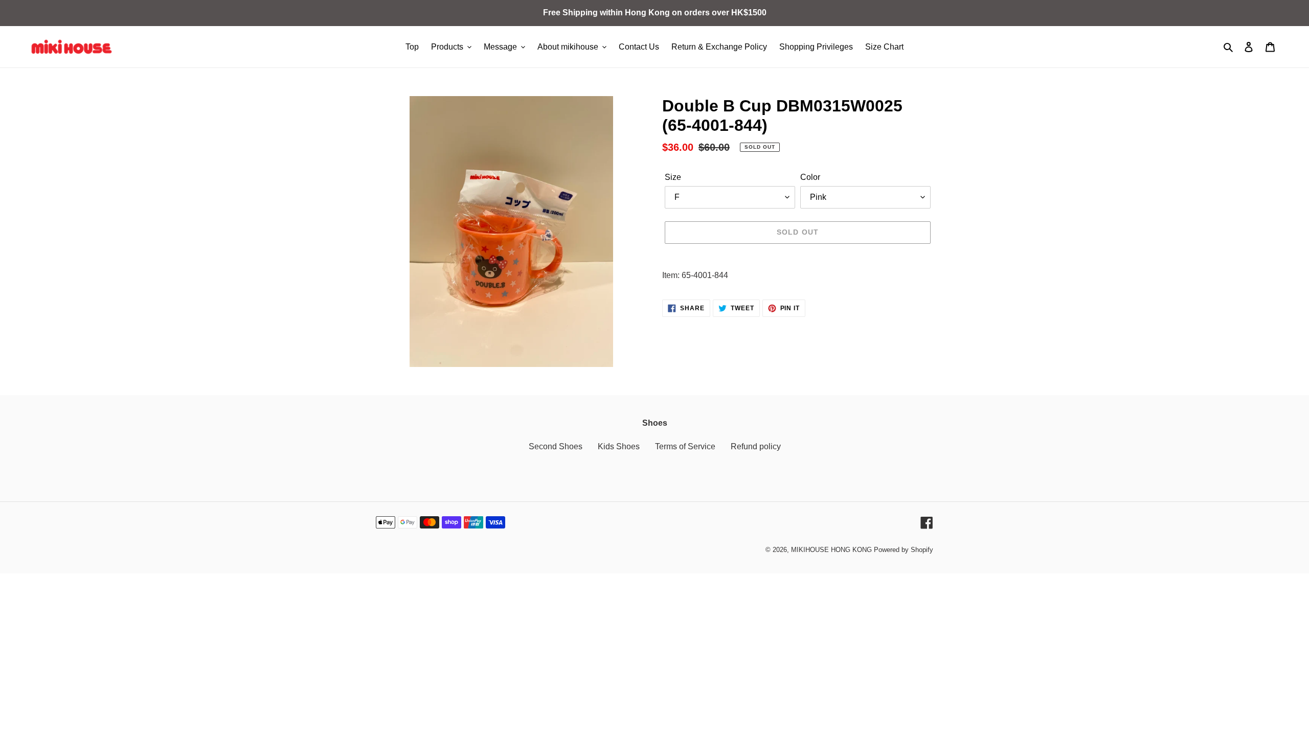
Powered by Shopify (903, 550)
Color (810, 177)
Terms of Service (685, 446)
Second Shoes (555, 446)
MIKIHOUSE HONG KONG (831, 550)
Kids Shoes (619, 446)
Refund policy (756, 446)
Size (673, 177)
